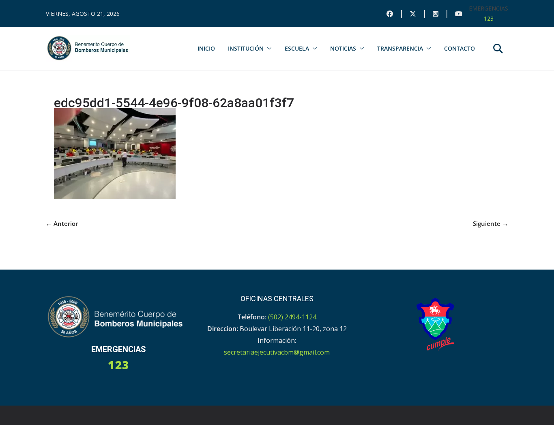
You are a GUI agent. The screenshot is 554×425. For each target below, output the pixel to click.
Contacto (459, 48)
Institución (246, 48)
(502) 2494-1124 (292, 316)
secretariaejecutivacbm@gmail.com (277, 352)
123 (489, 18)
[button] (268, 48)
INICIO (206, 48)
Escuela (297, 48)
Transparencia (400, 48)
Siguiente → (490, 223)
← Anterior (62, 223)
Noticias (343, 48)
